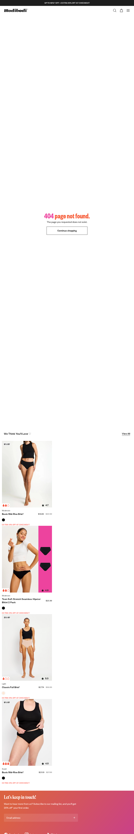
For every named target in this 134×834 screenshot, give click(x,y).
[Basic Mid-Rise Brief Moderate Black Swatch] (3, 519)
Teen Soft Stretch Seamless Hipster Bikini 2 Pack (21, 601)
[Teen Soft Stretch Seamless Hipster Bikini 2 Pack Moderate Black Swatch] (3, 608)
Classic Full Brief (10, 687)
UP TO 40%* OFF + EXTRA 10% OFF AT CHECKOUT (67, 3)
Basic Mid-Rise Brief (12, 514)
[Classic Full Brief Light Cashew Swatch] (3, 693)
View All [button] (126, 433)
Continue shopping (67, 230)
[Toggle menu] (128, 10)
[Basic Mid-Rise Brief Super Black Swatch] (3, 778)
